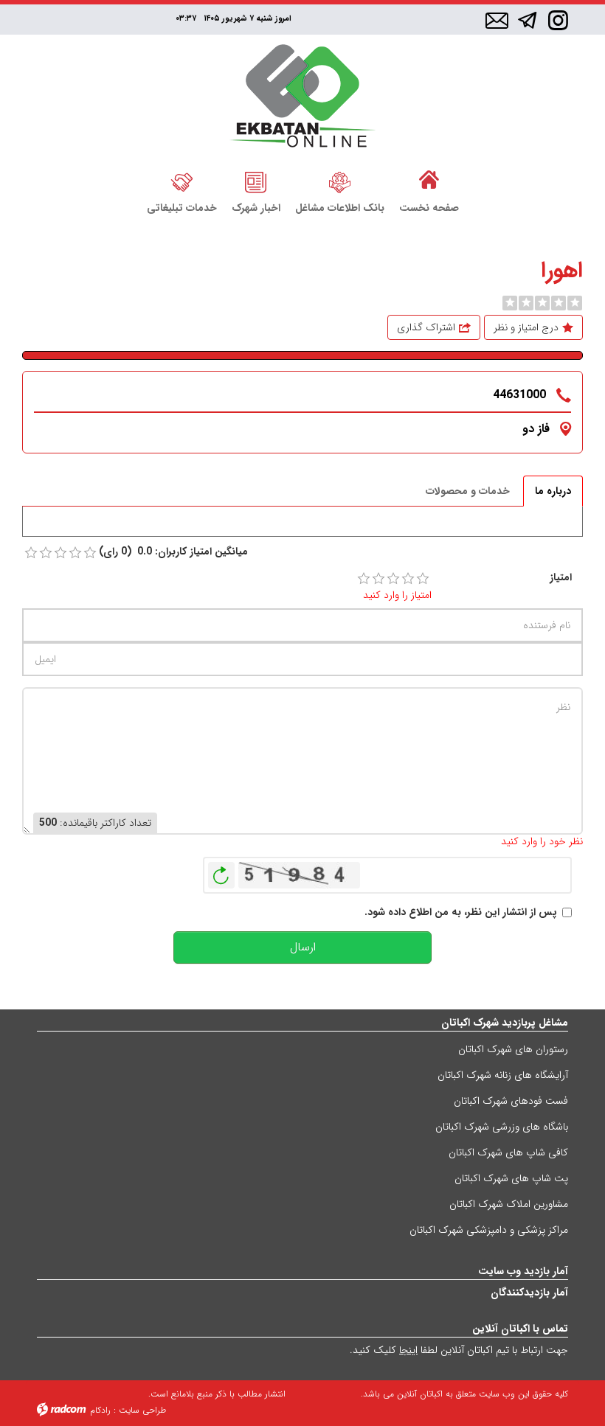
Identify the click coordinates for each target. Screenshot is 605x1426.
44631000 (519, 395)
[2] (378, 578)
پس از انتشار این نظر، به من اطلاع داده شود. (460, 912)
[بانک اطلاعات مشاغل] (340, 180)
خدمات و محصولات (468, 491)
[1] (363, 578)
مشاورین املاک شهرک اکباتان (508, 1204)
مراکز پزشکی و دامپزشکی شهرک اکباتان (488, 1230)
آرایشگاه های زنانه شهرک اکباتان (503, 1075)
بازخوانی (221, 871)
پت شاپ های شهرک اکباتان (511, 1178)
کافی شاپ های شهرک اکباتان (508, 1152)
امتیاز (561, 577)
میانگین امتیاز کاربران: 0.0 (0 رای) (173, 552)
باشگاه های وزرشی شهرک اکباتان (501, 1127)
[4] (408, 578)
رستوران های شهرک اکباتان (513, 1049)
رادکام (100, 1410)
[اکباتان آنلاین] (303, 97)
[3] (393, 578)
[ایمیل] (497, 21)
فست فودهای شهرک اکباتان (511, 1101)
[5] (422, 578)
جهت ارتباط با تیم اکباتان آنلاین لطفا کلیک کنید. (459, 1350)
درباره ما (553, 491)
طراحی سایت (142, 1410)
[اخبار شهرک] (256, 180)
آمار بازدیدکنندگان (529, 1292)
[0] (509, 303)
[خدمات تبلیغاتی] (181, 180)
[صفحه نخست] (429, 180)
